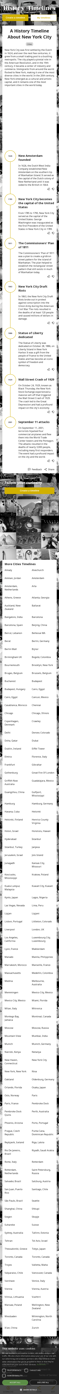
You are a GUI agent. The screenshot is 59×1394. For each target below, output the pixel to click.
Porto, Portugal (40, 1122)
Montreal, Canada (41, 1016)
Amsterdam (38, 578)
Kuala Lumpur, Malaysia (13, 887)
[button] (29, 1389)
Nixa (34, 1071)
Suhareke (10, 1224)
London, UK (38, 929)
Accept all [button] (15, 1382)
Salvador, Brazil (13, 1181)
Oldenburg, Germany (43, 1079)
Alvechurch (38, 570)
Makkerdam (38, 949)
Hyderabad (10, 839)
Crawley (36, 721)
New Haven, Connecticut (11, 1061)
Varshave (10, 1280)
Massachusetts (13, 973)
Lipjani (35, 913)
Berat (8, 641)
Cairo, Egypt (38, 689)
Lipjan (8, 913)
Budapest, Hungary (15, 689)
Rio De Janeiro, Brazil (13, 1152)
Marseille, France (41, 965)
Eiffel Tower (38, 748)
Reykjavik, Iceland (14, 1142)
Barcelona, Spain (14, 625)
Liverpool (10, 929)
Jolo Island (37, 855)
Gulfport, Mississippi (38, 794)
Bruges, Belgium (13, 673)
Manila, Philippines (42, 957)
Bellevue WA (38, 633)
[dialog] (29, 1369)
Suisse (35, 1224)
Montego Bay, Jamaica (12, 1018)
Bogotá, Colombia (41, 657)
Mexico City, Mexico (42, 992)
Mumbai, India (40, 1035)
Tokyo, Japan (39, 1248)
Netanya (36, 1052)
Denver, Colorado (41, 732)
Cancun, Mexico (40, 697)
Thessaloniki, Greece (16, 1248)
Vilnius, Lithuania (14, 1296)
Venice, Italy (38, 1280)
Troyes (8, 1264)
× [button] (56, 1347)
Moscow (9, 1027)
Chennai (36, 705)
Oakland (9, 1079)
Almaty (8, 570)
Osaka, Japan (39, 1087)
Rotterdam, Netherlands (11, 1171)
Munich (9, 1044)
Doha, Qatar (11, 740)
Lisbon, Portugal (13, 921)
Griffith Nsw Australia (11, 782)
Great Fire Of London (43, 772)
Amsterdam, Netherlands (11, 588)
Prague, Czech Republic (12, 1132)
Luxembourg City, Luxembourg (41, 939)
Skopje (35, 1216)
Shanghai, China (13, 1208)
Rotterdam (37, 1161)
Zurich (35, 1327)
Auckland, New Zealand (13, 607)
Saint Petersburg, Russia (41, 1171)
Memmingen (11, 992)
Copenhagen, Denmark (12, 723)
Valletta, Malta (40, 1264)
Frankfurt (10, 764)
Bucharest (10, 681)
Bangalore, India (13, 617)
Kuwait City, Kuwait (42, 886)
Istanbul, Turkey (13, 847)
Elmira (8, 756)
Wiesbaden (11, 1316)
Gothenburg (11, 772)
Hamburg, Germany (42, 803)
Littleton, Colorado (42, 921)
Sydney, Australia (14, 1232)
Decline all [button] (43, 1382)
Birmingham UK (13, 657)
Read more (41, 1364)
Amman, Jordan (13, 578)
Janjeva (36, 847)
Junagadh (10, 863)
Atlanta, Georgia (40, 597)
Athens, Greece (13, 597)
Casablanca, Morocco (16, 705)
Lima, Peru (37, 905)
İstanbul (36, 839)
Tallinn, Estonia (40, 1232)
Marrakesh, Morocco (16, 965)
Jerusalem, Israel (14, 855)
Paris (34, 1095)
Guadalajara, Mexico (43, 780)
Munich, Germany (41, 1044)
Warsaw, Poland (13, 1304)
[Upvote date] (49, 189)
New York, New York (15, 1071)
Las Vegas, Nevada (15, 905)
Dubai (35, 740)
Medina (9, 981)
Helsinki (36, 811)
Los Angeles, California (12, 939)
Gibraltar (37, 764)
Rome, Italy (11, 1161)
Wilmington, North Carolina (42, 1318)
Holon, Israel (11, 831)
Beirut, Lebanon (13, 633)
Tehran (8, 1240)
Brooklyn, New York (42, 665)
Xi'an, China (11, 1327)
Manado (9, 957)
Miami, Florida (39, 1000)
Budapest (37, 681)
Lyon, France (11, 949)
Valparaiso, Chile (14, 1272)
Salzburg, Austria (41, 1181)
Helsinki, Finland (14, 819)
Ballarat (36, 605)
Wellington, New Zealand (41, 1306)
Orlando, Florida (13, 1087)
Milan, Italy (11, 1008)
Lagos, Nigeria (39, 897)
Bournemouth (12, 665)
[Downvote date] (53, 189)
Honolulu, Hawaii (41, 831)
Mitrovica (37, 1008)
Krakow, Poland (40, 874)
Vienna (8, 1288)
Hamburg (10, 803)
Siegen (8, 1216)
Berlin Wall (11, 649)
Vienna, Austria (40, 1288)
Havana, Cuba (12, 811)
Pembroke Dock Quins (13, 1113)
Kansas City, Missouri (38, 865)
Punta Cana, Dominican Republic (42, 1132)
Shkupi (35, 1208)
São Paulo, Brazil (14, 1200)
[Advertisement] (29, 118)
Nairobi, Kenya (13, 1052)
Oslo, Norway (12, 1095)
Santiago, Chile (40, 1189)
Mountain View (13, 1035)
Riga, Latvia (38, 1142)
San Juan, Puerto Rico (14, 1191)
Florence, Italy (39, 756)
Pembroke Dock (40, 1103)
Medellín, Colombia (42, 973)
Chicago (9, 713)
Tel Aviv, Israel (40, 1240)
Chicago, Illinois (40, 713)
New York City (39, 1060)
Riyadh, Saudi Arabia (43, 1150)
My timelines (43, 17)
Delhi (7, 732)
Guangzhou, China (14, 792)
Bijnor (35, 649)
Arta (34, 586)
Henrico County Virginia (40, 821)
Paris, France (11, 1103)
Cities (29, 44)
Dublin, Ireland (13, 748)
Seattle (35, 1200)
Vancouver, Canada (42, 1272)
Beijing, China (39, 625)
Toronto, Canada (13, 1256)
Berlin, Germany (40, 641)
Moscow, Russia (40, 1027)
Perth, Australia (40, 1111)
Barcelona (37, 617)
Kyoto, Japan (11, 897)
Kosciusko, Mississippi (11, 876)
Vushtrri (36, 1296)
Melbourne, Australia (38, 982)
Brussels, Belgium (41, 673)
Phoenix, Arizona (14, 1122)
